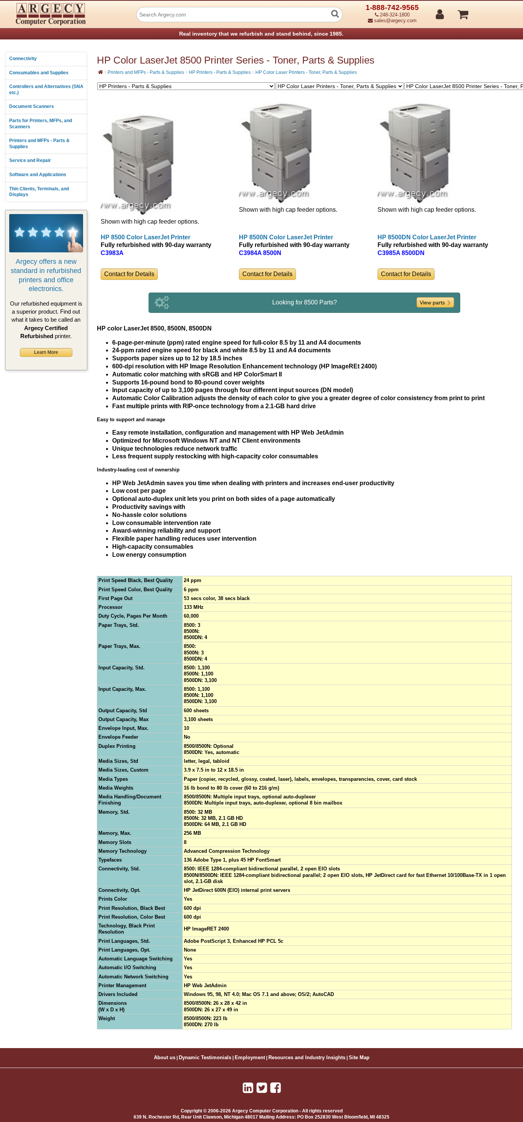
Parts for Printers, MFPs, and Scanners (40, 123)
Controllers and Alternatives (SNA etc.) (46, 89)
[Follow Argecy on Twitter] (262, 1088)
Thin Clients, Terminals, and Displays (39, 192)
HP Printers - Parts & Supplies (220, 72)
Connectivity (23, 58)
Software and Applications (37, 174)
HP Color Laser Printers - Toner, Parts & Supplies (306, 72)
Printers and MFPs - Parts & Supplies (39, 143)
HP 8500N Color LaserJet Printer (286, 237)
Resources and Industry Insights (306, 1057)
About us (164, 1057)
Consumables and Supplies (39, 72)
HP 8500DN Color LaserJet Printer (427, 237)
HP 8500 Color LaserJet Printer (145, 237)
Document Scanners (31, 106)
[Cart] (492, 11)
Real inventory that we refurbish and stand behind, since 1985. (261, 34)
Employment (250, 1057)
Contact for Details (129, 274)
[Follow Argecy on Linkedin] (248, 1088)
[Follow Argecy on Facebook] (275, 1088)
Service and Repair (30, 160)
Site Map (359, 1057)
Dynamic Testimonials (205, 1057)
